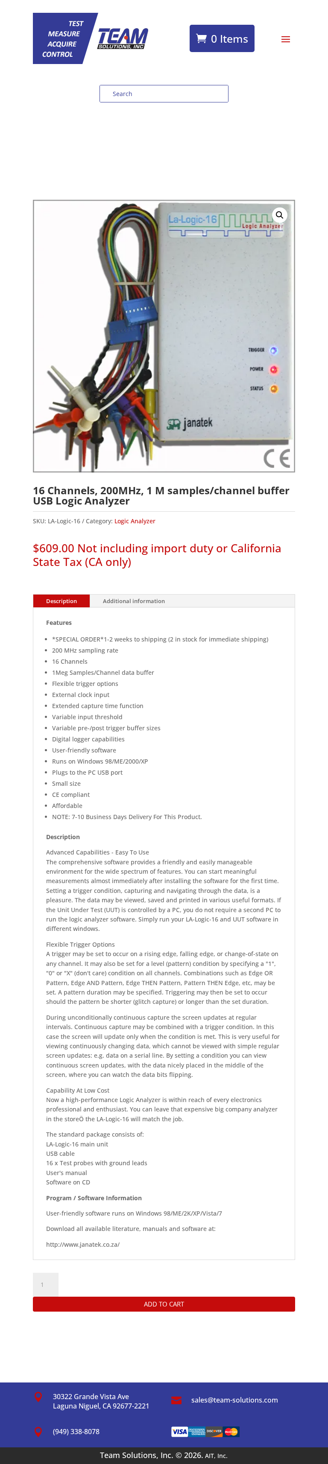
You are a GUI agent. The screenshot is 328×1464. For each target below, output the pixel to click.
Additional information (134, 601)
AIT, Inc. (215, 1456)
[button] (279, 215)
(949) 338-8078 (76, 1431)
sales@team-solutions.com (234, 1400)
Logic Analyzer (134, 521)
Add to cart (164, 1304)
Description (61, 601)
